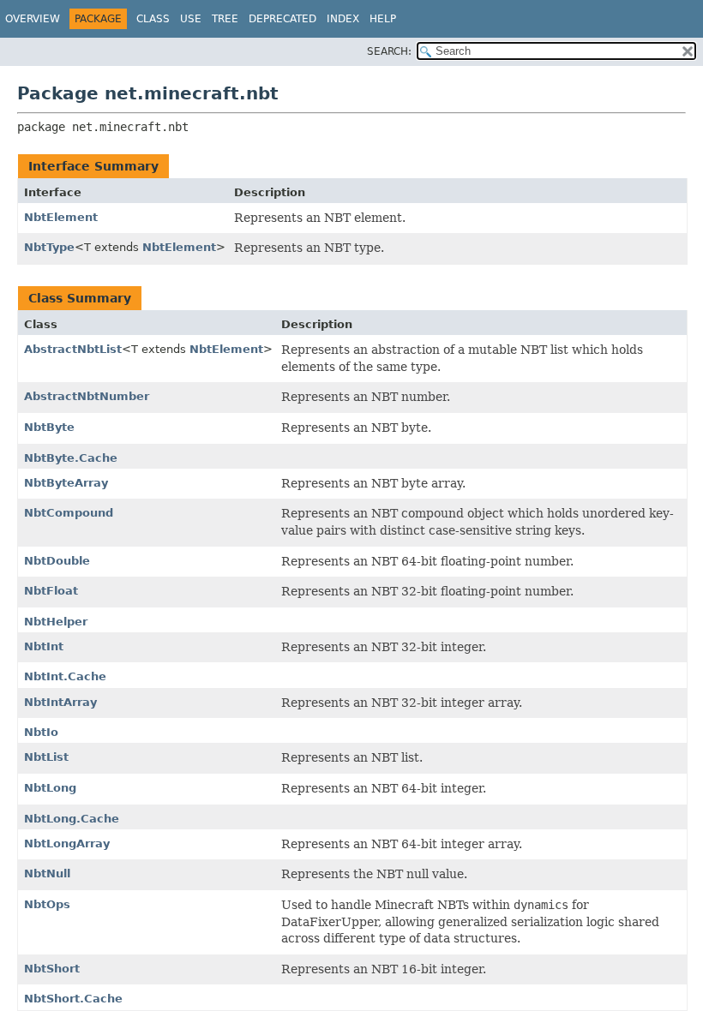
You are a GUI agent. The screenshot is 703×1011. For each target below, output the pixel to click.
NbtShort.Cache (73, 998)
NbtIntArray (60, 702)
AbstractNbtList (73, 349)
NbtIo (41, 732)
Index (343, 19)
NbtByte (49, 427)
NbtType (49, 247)
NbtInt (43, 646)
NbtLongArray (67, 843)
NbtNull (47, 873)
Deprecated (282, 19)
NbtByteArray (66, 482)
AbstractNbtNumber (86, 396)
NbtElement (61, 217)
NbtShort (52, 968)
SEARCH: (389, 51)
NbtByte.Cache (70, 458)
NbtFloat (51, 590)
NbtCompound (68, 512)
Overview (32, 19)
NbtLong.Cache (71, 818)
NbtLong (50, 787)
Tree (225, 19)
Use (190, 19)
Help (383, 19)
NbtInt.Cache (65, 676)
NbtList (46, 757)
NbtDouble (57, 560)
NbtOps (47, 904)
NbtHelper (55, 621)
